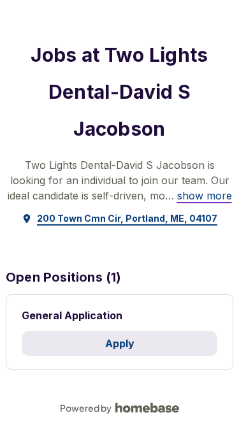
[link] (204, 196)
